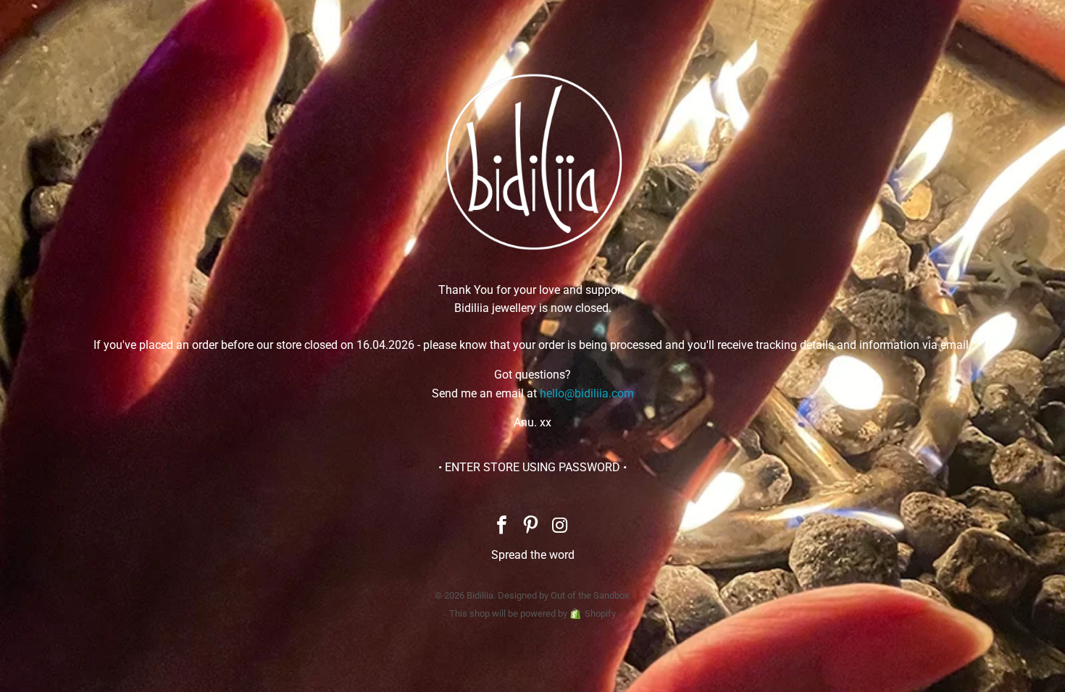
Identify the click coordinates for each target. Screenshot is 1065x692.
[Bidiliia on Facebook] (502, 526)
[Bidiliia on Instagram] (560, 526)
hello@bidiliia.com (587, 393)
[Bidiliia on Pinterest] (531, 526)
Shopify (600, 613)
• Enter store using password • (532, 467)
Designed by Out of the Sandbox (563, 595)
